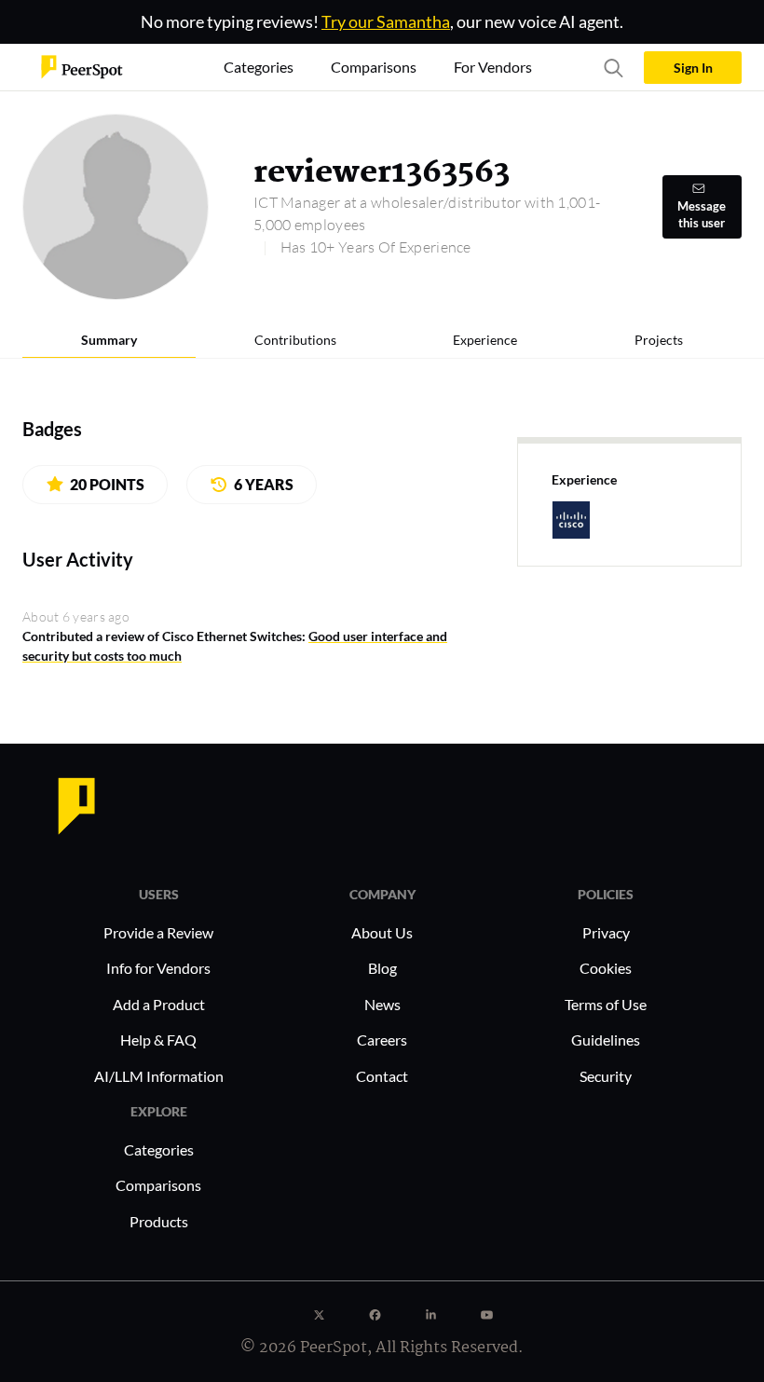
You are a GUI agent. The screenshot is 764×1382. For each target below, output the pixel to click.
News (382, 1004)
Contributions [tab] (295, 340)
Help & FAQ (158, 1039)
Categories (159, 1149)
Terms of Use (606, 1004)
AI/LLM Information (159, 1076)
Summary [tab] (109, 340)
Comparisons (158, 1185)
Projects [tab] (658, 340)
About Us (382, 932)
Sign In (693, 67)
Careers (382, 1039)
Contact (382, 1076)
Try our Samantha (385, 21)
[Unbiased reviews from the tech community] (82, 66)
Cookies (606, 968)
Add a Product (159, 1004)
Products (159, 1221)
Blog (382, 968)
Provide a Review (158, 932)
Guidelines (605, 1039)
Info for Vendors (158, 968)
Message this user (701, 215)
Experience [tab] (485, 340)
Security (606, 1076)
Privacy (606, 932)
